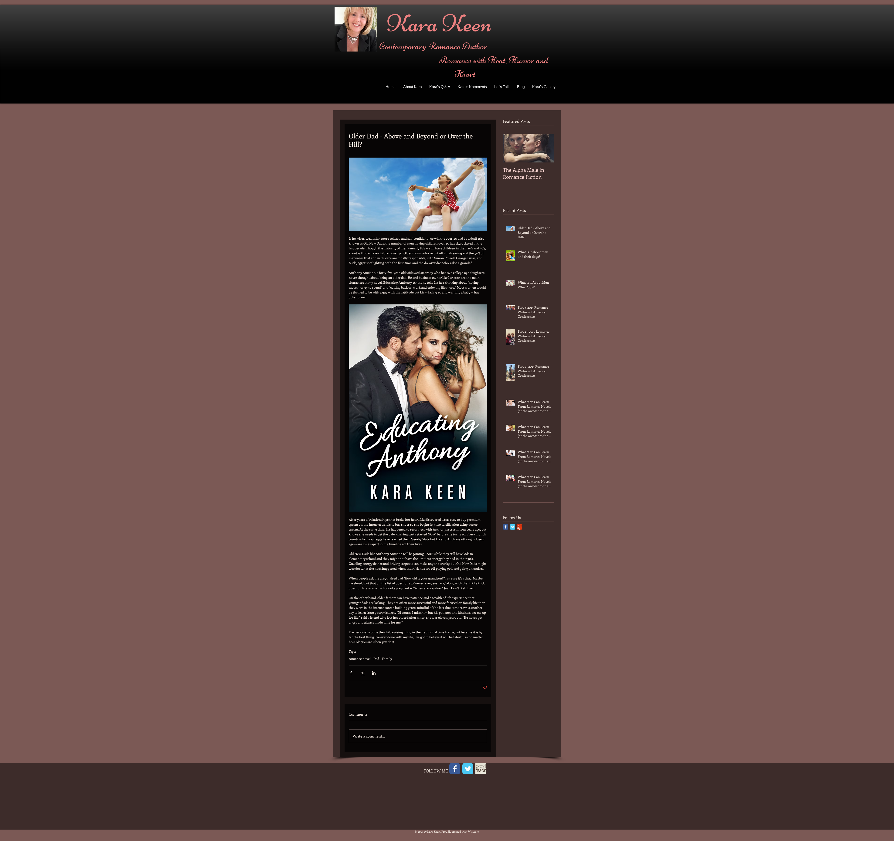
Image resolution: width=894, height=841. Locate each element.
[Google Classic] (519, 527)
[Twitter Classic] (512, 527)
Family (387, 659)
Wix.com (473, 831)
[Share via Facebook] (351, 673)
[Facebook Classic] (505, 527)
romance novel (360, 659)
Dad (376, 659)
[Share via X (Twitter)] (362, 673)
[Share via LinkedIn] (374, 673)
